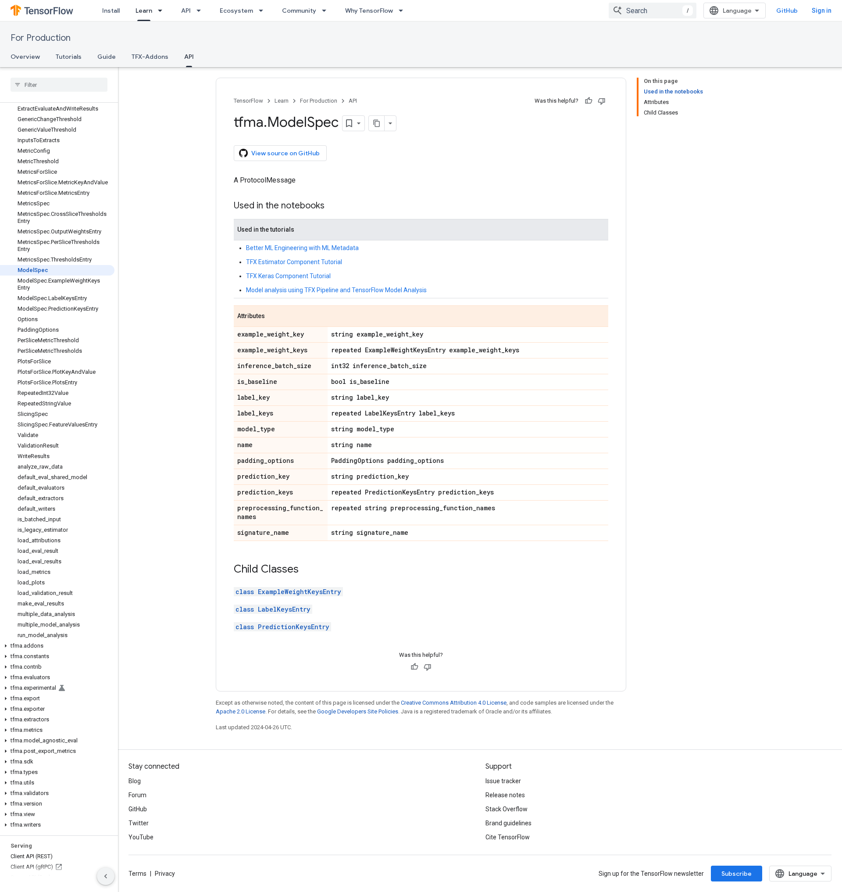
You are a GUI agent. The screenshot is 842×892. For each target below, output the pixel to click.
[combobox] (652, 10)
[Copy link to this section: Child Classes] (307, 570)
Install (111, 10)
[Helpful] (588, 100)
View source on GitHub (285, 153)
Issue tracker (503, 781)
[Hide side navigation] (105, 876)
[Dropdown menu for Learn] (162, 10)
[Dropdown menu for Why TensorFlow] (403, 10)
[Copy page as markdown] (377, 123)
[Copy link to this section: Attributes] (273, 317)
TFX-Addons (150, 57)
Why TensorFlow (369, 10)
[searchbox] (59, 85)
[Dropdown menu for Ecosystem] (263, 10)
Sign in (821, 10)
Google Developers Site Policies (357, 711)
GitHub (787, 10)
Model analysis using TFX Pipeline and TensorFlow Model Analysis (336, 290)
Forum (137, 795)
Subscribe (736, 874)
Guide (106, 57)
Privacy (165, 873)
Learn (144, 10)
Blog (134, 781)
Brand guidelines (508, 823)
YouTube (140, 837)
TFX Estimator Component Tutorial (294, 261)
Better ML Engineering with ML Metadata (302, 247)
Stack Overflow (506, 809)
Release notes (505, 795)
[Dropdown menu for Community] (326, 10)
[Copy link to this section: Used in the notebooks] (333, 206)
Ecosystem (236, 10)
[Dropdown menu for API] (201, 10)
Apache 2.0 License (240, 711)
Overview (25, 57)
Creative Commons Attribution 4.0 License (454, 702)
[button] (57, 646)
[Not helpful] (601, 100)
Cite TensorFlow (507, 837)
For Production (41, 37)
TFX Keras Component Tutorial (288, 275)
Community (299, 10)
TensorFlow (248, 100)
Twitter (138, 823)
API (186, 10)
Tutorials (69, 57)
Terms (137, 873)
